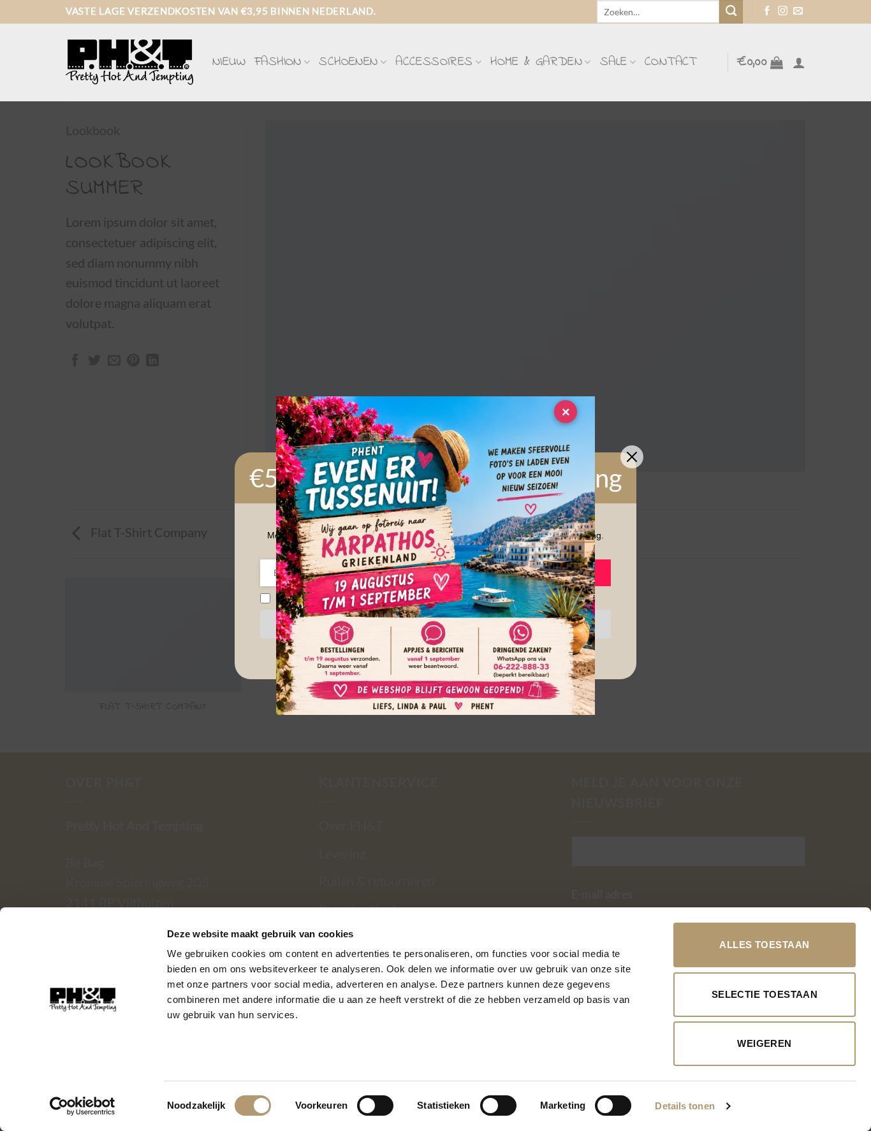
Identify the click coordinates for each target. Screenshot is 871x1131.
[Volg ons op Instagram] (782, 11)
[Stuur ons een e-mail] (798, 11)
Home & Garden (536, 62)
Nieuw (228, 62)
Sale (613, 62)
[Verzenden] (731, 12)
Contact (671, 62)
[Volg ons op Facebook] (767, 11)
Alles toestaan (764, 944)
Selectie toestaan (765, 994)
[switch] (375, 1105)
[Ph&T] (129, 62)
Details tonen (684, 1105)
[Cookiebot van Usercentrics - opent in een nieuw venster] (82, 1106)
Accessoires (433, 62)
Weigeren (764, 1043)
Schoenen (348, 62)
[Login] (799, 62)
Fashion (278, 62)
